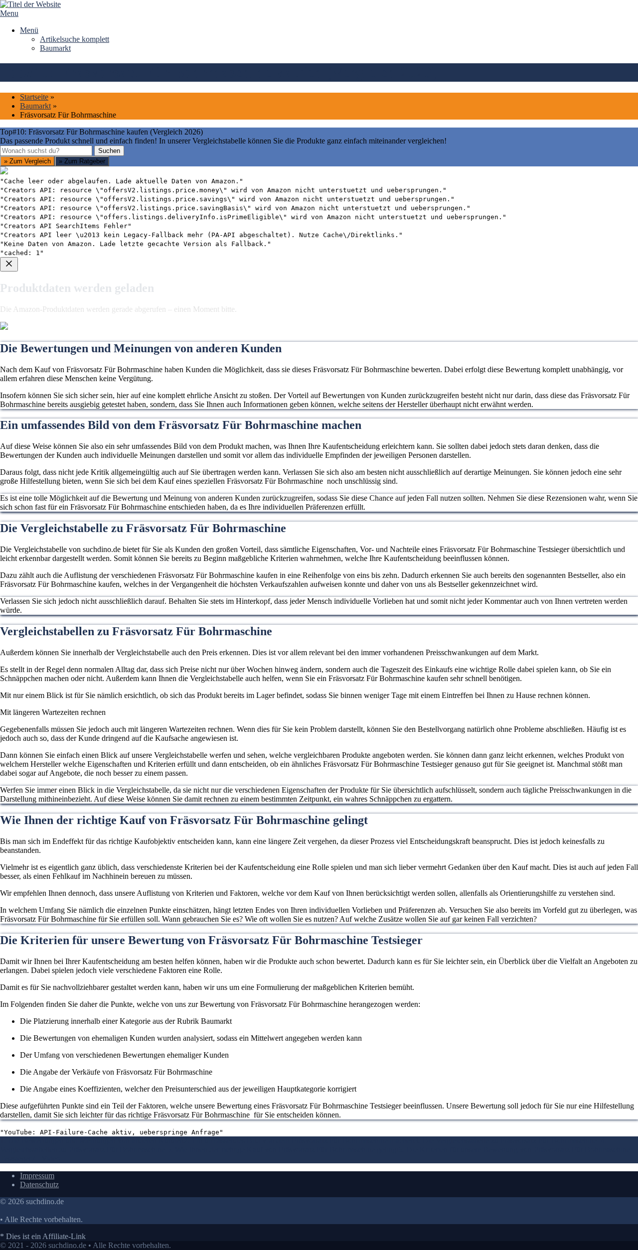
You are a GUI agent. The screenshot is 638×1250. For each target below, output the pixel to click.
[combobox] (46, 150)
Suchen (109, 150)
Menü (29, 30)
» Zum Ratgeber (82, 161)
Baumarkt (55, 48)
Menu (9, 13)
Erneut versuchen (40, 447)
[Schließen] (9, 264)
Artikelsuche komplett (74, 39)
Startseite (34, 97)
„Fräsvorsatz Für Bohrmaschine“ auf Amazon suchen (96, 375)
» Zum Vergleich (27, 161)
